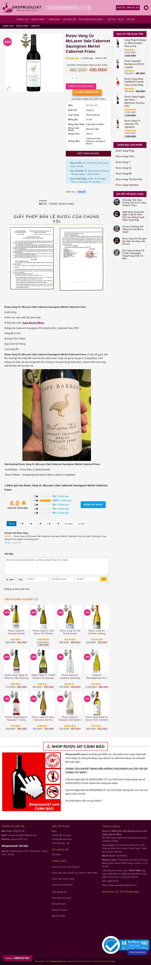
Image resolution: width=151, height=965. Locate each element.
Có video (69, 523)
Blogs (54, 831)
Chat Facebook (137, 952)
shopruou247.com (19, 839)
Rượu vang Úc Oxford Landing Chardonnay (96, 632)
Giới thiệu (56, 854)
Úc (15, 312)
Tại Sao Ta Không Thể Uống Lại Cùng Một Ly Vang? (133, 229)
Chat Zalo (135, 945)
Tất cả (11, 523)
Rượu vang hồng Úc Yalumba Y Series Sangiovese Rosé (16, 719)
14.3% (89, 119)
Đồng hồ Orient (59, 904)
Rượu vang (38, 19)
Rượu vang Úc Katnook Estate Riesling (16, 632)
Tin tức (111, 19)
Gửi (104, 579)
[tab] (43, 204)
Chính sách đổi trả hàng (63, 879)
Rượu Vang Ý (123, 162)
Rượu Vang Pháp (125, 151)
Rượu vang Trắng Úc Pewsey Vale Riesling (16, 676)
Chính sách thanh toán (62, 884)
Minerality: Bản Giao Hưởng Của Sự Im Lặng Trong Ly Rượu (134, 202)
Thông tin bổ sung (61, 204)
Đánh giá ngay (93, 504)
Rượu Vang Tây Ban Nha (129, 179)
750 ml (89, 134)
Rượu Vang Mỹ (124, 173)
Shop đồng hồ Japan (61, 898)
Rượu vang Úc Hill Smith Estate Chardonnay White (70, 632)
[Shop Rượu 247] (22, 8)
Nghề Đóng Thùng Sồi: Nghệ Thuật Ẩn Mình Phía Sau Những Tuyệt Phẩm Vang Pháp (133, 216)
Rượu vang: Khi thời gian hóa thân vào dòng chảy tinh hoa (134, 241)
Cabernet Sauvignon (95, 141)
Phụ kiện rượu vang (90, 19)
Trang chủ (22, 19)
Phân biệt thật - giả (60, 843)
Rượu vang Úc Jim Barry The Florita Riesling (43, 632)
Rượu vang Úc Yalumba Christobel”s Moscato (70, 719)
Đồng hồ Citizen (59, 910)
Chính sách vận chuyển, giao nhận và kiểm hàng (74, 873)
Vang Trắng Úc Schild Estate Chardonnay (43, 676)
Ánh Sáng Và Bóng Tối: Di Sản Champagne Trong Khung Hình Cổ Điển (133, 254)
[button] (146, 7)
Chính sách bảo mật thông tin (65, 867)
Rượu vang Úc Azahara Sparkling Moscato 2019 (70, 677)
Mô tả (43, 204)
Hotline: (17, 958)
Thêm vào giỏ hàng (80, 86)
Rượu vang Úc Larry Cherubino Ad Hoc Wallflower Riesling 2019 (43, 719)
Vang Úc (35, 26)
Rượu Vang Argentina (127, 185)
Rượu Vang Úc (124, 168)
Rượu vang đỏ (93, 115)
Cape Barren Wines (95, 124)
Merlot (89, 144)
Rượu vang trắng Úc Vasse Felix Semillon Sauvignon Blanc (96, 719)
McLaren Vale (92, 129)
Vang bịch (54, 19)
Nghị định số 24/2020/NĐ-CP (90, 790)
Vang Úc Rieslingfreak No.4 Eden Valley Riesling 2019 (97, 677)
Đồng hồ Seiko (58, 916)
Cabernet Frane (93, 138)
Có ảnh (81, 523)
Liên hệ (130, 19)
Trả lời (7, 543)
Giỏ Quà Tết (70, 19)
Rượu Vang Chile (125, 156)
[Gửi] (89, 7)
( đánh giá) (88, 58)
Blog (121, 19)
